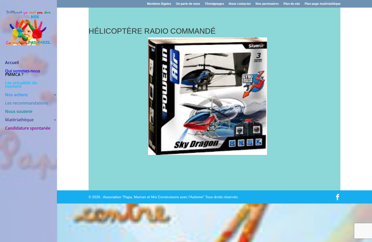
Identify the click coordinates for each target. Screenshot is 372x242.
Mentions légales (159, 4)
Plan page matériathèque (323, 4)
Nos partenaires (267, 4)
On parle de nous (188, 4)
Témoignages (214, 4)
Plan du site (291, 4)
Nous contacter (240, 4)
